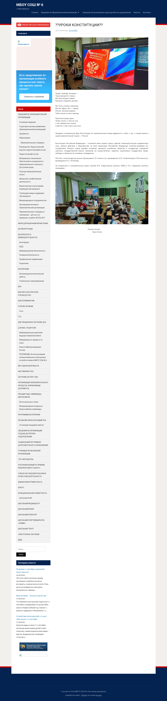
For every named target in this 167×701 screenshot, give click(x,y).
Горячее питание (25, 306)
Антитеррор (24, 242)
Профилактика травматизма (30, 259)
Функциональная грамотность (32, 493)
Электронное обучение (28, 534)
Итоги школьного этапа (28, 402)
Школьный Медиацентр (29, 503)
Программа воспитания (29, 415)
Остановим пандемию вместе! (31, 425)
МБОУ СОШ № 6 (29, 5)
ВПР (19, 287)
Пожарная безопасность (29, 255)
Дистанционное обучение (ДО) (32, 322)
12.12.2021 (73, 30)
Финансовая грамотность (30, 482)
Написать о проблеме (34, 97)
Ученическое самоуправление (31, 281)
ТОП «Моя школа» (26, 459)
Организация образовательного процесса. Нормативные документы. (33, 385)
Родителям (23, 263)
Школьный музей (26, 509)
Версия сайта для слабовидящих (35, 25)
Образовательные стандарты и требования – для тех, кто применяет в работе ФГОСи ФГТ (32, 215)
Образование (24, 138)
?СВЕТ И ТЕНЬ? (108, 232)
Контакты (147, 12)
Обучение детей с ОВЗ (28, 377)
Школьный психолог (27, 515)
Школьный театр (26, 529)
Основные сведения (27, 122)
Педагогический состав (28, 154)
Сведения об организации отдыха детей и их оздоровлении (107, 12)
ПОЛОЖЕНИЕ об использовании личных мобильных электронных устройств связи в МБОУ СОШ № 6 (33, 357)
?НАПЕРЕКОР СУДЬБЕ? (109, 229)
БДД (21, 246)
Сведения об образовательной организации (59, 12)
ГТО (19, 317)
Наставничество (26, 371)
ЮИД (20, 540)
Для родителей (25, 498)
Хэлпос (84, 695)
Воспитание (23, 269)
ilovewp (99, 695)
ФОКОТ (21, 487)
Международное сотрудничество (33, 200)
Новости (137, 12)
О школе (35, 12)
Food (21, 311)
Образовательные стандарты (32, 143)
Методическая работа (28, 366)
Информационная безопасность (32, 251)
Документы (24, 134)
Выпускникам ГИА (26, 301)
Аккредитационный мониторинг (33, 223)
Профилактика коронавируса (32, 420)
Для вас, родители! (27, 328)
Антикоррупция (25, 229)
